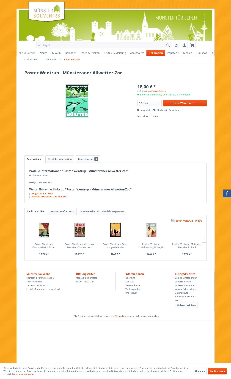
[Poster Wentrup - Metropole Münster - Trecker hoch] (79, 230)
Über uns (130, 277)
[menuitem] (103, 45)
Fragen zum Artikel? (42, 193)
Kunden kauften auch (62, 211)
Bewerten (173, 110)
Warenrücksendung (185, 289)
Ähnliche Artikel (35, 211)
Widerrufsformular (185, 285)
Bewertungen (87, 159)
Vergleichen (146, 110)
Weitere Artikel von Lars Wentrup (49, 196)
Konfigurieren (217, 371)
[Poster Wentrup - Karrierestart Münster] (44, 230)
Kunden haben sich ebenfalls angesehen (102, 211)
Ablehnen (200, 371)
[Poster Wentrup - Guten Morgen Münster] (115, 230)
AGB (177, 300)
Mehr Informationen (23, 374)
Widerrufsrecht (183, 281)
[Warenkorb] (192, 45)
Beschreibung (34, 159)
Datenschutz (181, 292)
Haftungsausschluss (185, 296)
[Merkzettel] (176, 45)
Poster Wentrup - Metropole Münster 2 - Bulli (187, 246)
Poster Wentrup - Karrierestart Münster (43, 246)
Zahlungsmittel (133, 289)
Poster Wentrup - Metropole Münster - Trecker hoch (79, 246)
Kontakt (129, 281)
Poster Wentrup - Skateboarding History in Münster (151, 246)
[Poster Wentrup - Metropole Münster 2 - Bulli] (187, 230)
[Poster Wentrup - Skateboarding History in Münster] (151, 230)
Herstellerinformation (60, 159)
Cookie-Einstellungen (186, 277)
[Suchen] (168, 45)
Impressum (131, 292)
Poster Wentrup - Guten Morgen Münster (115, 246)
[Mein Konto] (184, 45)
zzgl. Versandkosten (157, 90)
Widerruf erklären (186, 305)
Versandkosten (133, 285)
